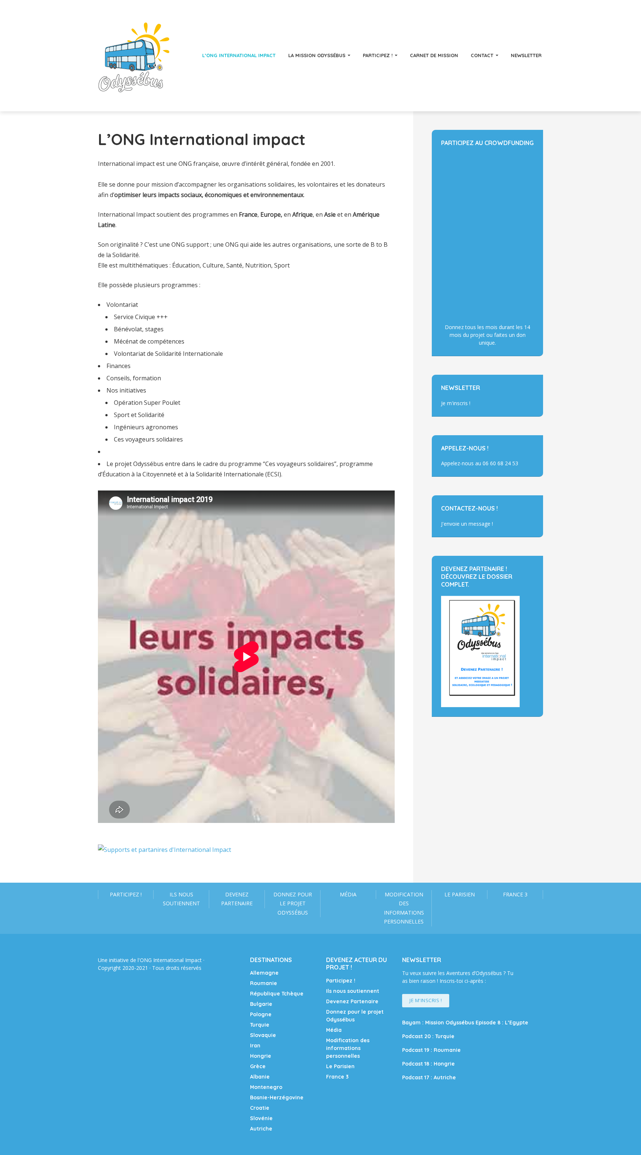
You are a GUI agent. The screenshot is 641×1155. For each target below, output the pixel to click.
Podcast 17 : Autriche (429, 1077)
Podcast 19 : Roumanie (431, 1050)
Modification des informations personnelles (404, 908)
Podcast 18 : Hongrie (428, 1063)
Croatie (259, 1108)
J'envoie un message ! (467, 523)
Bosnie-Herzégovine (276, 1097)
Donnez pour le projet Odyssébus (292, 903)
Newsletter (526, 55)
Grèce (258, 1066)
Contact (482, 55)
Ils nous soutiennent (181, 899)
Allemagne (264, 972)
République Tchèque (276, 993)
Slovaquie (263, 1035)
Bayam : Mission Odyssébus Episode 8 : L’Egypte (465, 1022)
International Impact (177, 960)
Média (348, 894)
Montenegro (266, 1087)
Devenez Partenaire (237, 899)
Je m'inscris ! (455, 403)
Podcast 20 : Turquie (428, 1036)
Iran (255, 1045)
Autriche (261, 1128)
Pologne (261, 1014)
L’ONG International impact (239, 55)
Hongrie (260, 1056)
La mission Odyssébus (316, 55)
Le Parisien (459, 894)
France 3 (515, 894)
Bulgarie (261, 1004)
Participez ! (377, 55)
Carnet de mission (434, 55)
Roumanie (263, 983)
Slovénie (261, 1118)
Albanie (260, 1076)
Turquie (259, 1024)
